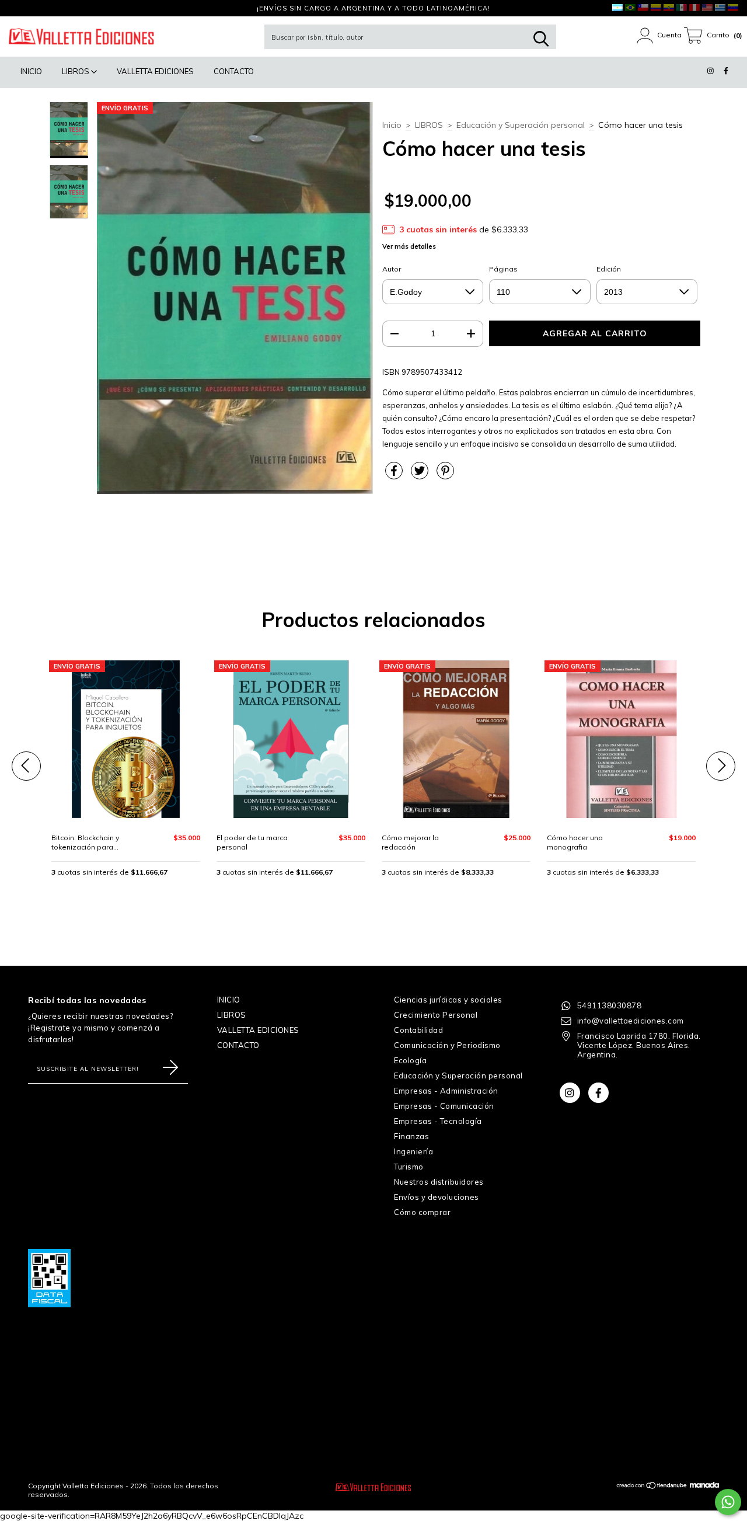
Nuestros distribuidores (439, 1181)
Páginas (503, 268)
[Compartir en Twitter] (421, 475)
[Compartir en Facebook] (395, 475)
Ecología (410, 1060)
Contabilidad (418, 1030)
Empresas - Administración (446, 1090)
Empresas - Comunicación (444, 1106)
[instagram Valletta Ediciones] (17, 8)
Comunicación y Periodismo (447, 1045)
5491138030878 (609, 1005)
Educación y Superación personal (520, 125)
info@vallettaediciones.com (630, 1020)
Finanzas (411, 1136)
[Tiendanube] (652, 1486)
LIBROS (76, 71)
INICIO (31, 71)
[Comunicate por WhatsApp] (728, 1502)
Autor (391, 268)
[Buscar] (541, 39)
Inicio (392, 125)
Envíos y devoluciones (436, 1197)
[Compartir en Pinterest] (445, 475)
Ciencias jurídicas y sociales (448, 999)
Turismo (409, 1166)
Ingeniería (413, 1151)
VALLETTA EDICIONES (155, 71)
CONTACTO (234, 71)
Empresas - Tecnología (438, 1121)
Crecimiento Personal (435, 1014)
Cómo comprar (422, 1212)
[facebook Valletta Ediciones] (32, 8)
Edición (608, 268)
